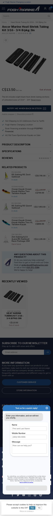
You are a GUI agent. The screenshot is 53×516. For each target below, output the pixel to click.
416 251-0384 (32, 267)
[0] (50, 8)
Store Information (26, 390)
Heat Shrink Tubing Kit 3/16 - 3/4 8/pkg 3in (28, 22)
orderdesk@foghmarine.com (34, 265)
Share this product (24, 114)
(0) (30, 33)
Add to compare (8, 114)
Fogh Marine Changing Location (19, 124)
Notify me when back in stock (24, 108)
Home (4, 22)
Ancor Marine (8, 33)
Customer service (26, 382)
